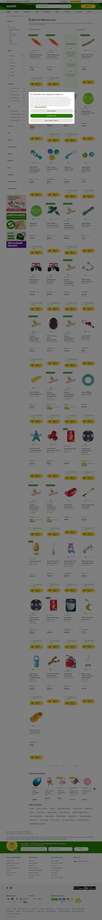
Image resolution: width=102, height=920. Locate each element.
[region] (52, 108)
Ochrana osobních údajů (40, 107)
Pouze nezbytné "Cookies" (51, 120)
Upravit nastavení (51, 111)
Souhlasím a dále (51, 116)
